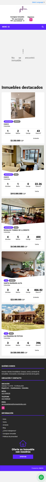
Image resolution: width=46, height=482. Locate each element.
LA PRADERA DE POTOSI (13, 336)
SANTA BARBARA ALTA (13, 283)
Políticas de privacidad (10, 436)
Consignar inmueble (9, 433)
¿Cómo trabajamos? (9, 431)
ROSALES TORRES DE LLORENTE (16, 230)
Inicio (4, 419)
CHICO (6, 177)
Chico (6, 124)
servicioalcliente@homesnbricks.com (14, 404)
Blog (4, 428)
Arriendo (5, 425)
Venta (5, 422)
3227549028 (19, 19)
